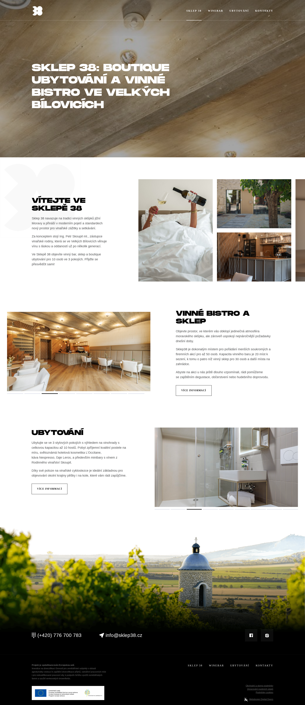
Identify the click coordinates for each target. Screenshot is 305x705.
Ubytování (239, 11)
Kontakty (264, 11)
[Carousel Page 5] (84, 393)
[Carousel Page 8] (136, 393)
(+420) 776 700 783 (59, 635)
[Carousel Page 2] (32, 393)
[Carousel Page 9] (290, 509)
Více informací (193, 390)
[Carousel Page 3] (50, 393)
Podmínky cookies (264, 692)
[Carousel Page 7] (119, 393)
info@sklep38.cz (124, 635)
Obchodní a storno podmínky (259, 686)
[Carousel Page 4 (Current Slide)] (67, 393)
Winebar (215, 11)
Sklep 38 (193, 11)
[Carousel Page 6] (102, 393)
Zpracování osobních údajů (260, 689)
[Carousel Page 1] (15, 393)
